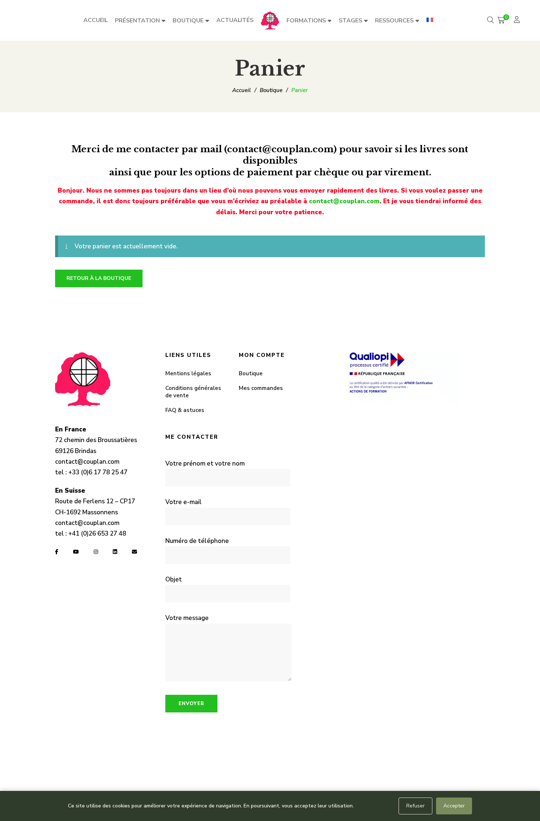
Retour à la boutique (98, 278)
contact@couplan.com (344, 201)
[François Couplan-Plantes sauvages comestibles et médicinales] (270, 20)
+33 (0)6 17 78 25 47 (97, 472)
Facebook (56, 551)
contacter (156, 149)
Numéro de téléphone (197, 541)
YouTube (76, 551)
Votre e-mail (183, 502)
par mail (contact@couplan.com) (260, 149)
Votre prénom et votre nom (205, 463)
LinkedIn (115, 551)
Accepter (454, 805)
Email (134, 551)
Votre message (187, 618)
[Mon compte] (518, 20)
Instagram (96, 551)
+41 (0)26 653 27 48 (97, 533)
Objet (173, 579)
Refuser (415, 805)
